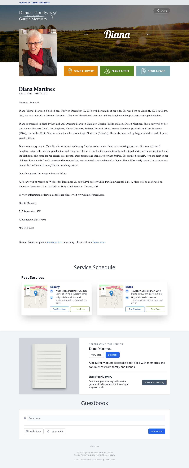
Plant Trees (80, 309)
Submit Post (157, 431)
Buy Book (112, 354)
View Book (96, 354)
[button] (36, 293)
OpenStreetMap (97, 459)
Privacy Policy (86, 455)
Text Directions (59, 309)
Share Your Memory (154, 382)
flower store (99, 242)
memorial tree (54, 242)
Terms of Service (102, 455)
